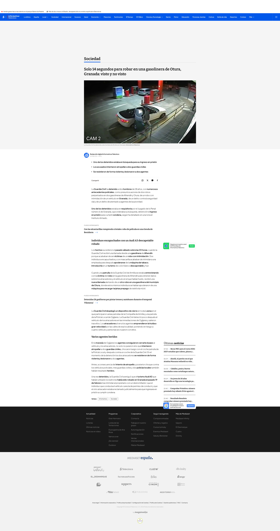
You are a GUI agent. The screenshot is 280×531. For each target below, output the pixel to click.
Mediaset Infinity (182, 418)
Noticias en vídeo (93, 431)
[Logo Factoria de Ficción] (126, 476)
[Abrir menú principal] (276, 17)
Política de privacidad (124, 503)
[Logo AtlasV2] (112, 492)
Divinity (179, 436)
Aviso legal (95, 503)
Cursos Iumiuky (159, 427)
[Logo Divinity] (181, 469)
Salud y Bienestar (160, 436)
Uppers (179, 423)
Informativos (103, 399)
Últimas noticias (92, 427)
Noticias (89, 418)
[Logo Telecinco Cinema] (154, 484)
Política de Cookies (156, 503)
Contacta (135, 418)
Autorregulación (137, 430)
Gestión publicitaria (170, 503)
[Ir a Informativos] (13, 17)
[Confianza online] (140, 523)
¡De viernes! (113, 441)
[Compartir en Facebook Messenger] (152, 180)
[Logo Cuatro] (153, 469)
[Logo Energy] (181, 476)
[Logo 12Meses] (181, 484)
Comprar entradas (161, 418)
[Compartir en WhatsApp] (142, 180)
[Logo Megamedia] (141, 512)
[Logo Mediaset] (140, 459)
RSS (179, 503)
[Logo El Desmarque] (99, 476)
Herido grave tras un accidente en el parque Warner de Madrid (23, 11)
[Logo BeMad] (99, 484)
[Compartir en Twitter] (147, 180)
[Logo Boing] (154, 476)
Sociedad (92, 58)
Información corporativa (108, 503)
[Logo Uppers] (126, 484)
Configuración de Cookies (140, 503)
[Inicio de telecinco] (3, 17)
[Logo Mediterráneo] (167, 492)
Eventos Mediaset (160, 431)
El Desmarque (181, 427)
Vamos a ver (113, 436)
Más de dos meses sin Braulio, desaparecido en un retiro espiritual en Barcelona (75, 11)
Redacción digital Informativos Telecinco (104, 154)
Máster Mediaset (138, 445)
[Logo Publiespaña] (140, 492)
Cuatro (179, 431)
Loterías (89, 423)
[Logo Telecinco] (126, 469)
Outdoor (112, 445)
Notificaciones (137, 434)
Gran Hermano (115, 418)
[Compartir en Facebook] (157, 180)
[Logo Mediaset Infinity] (99, 469)
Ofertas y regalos (160, 423)
